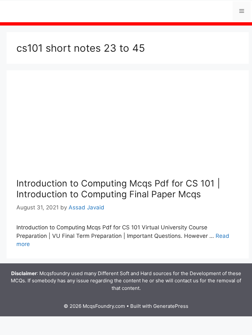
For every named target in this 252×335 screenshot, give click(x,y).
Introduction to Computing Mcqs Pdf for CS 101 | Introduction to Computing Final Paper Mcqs (118, 188)
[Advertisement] (127, 129)
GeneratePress (170, 306)
